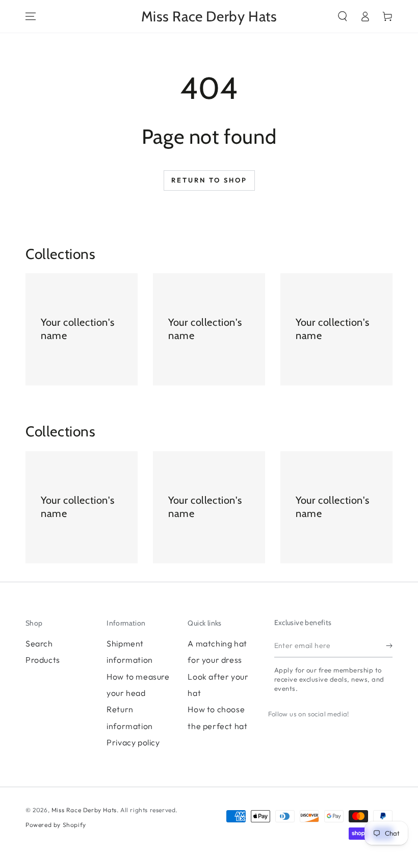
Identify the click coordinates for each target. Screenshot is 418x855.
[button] (342, 16)
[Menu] (30, 16)
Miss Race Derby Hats (84, 810)
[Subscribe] (389, 646)
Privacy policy (133, 742)
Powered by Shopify (55, 824)
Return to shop (209, 180)
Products (42, 660)
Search (39, 643)
